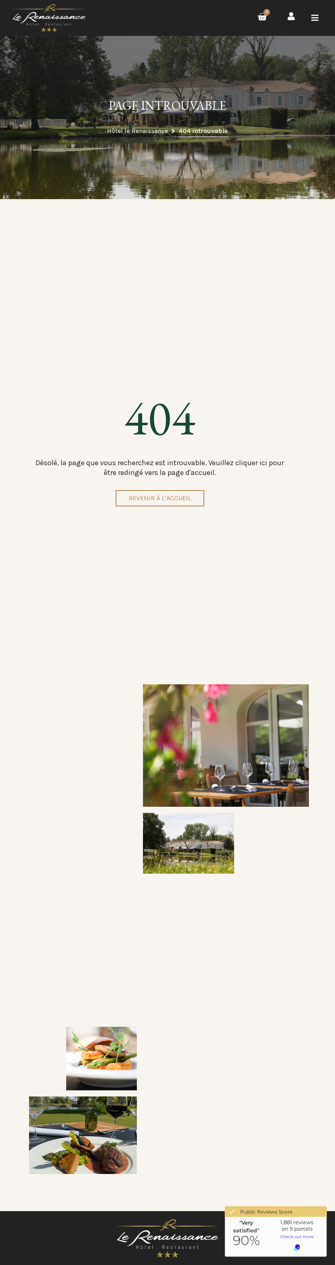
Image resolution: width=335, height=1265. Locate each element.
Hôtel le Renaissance (137, 131)
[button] (315, 18)
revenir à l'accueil (160, 498)
